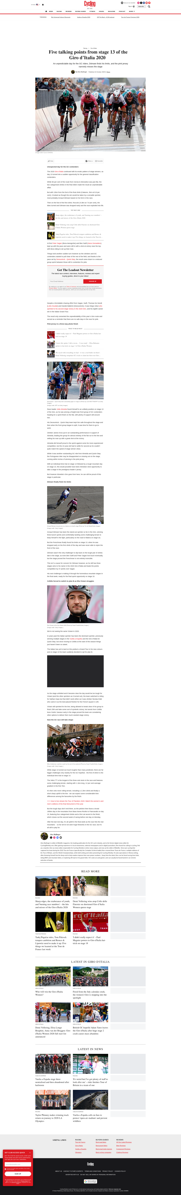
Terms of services (71, 286)
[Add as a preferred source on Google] (90, 1181)
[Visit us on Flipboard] (149, 3)
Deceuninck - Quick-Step (65, 259)
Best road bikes (101, 1142)
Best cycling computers (103, 1152)
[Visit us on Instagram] (138, 3)
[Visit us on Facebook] (144, 3)
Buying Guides (80, 11)
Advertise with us (72, 1174)
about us (58, 1171)
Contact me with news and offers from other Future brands (18, 1169)
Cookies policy (120, 1171)
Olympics (78, 1152)
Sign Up (18, 1174)
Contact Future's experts (73, 1171)
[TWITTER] (51, 837)
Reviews (69, 11)
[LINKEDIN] (58, 837)
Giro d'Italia (94, 48)
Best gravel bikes (101, 1145)
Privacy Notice (53, 288)
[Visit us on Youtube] (146, 3)
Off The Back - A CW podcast (105, 17)
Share (51, 161)
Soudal (54, 306)
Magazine (111, 11)
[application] (75, 671)
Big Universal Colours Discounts (60, 17)
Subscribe (141, 6)
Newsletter (100, 161)
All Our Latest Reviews (124, 1142)
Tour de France (80, 1142)
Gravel (101, 11)
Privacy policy (107, 1171)
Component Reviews (123, 1149)
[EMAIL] (61, 837)
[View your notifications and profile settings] (43, 5)
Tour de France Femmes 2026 (130, 17)
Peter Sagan (57, 243)
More (131, 11)
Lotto (49, 306)
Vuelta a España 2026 (83, 17)
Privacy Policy (24, 1181)
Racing (59, 11)
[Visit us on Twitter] (141, 3)
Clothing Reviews (122, 1152)
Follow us (90, 161)
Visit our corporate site (115, 1189)
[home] (46, 11)
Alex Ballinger (82, 72)
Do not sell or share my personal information (97, 1174)
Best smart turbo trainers (104, 1149)
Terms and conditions (93, 1171)
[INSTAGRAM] (54, 837)
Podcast (122, 11)
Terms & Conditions (16, 1182)
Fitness (92, 11)
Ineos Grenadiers (94, 243)
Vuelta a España (76, 639)
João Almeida (62, 409)
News (51, 11)
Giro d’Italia (59, 171)
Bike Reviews (121, 1145)
